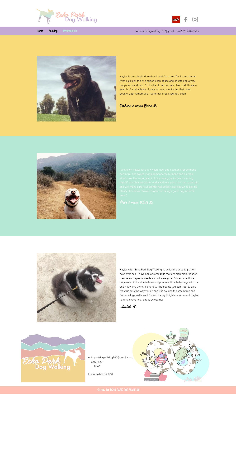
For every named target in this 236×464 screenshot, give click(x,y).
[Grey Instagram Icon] (195, 19)
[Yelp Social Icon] (176, 19)
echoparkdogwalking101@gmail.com (158, 31)
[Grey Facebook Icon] (185, 19)
